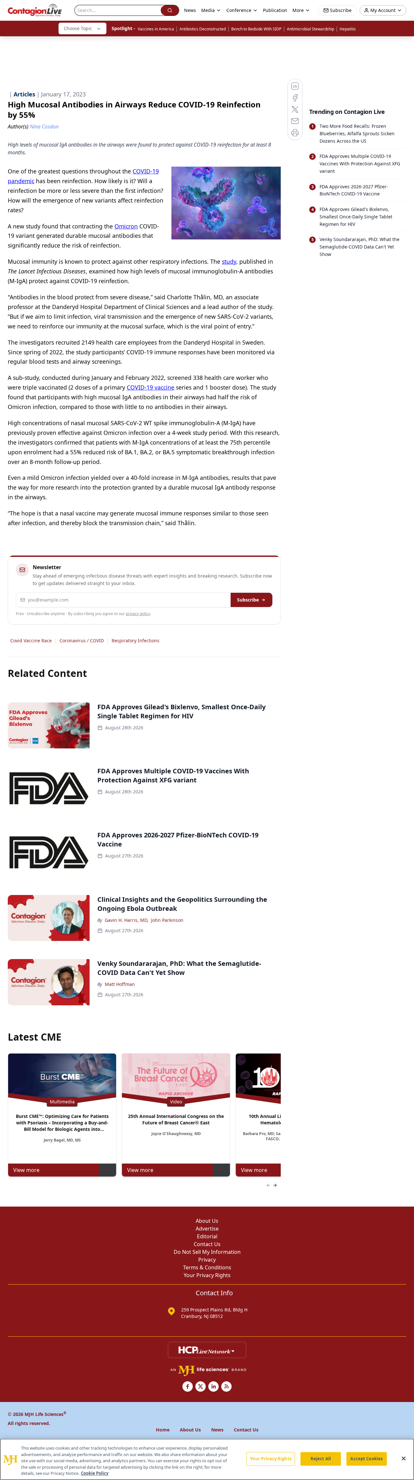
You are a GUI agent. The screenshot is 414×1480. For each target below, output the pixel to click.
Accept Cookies (366, 1459)
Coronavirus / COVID (82, 640)
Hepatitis (348, 29)
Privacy (207, 1259)
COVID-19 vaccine (150, 387)
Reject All (320, 1459)
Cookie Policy (94, 1473)
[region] (207, 1459)
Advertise (207, 1228)
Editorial (207, 1236)
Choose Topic (78, 28)
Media (208, 10)
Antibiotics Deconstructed (203, 29)
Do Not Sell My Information (207, 1251)
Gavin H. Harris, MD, (126, 920)
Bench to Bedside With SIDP (256, 29)
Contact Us (207, 1244)
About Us (207, 1220)
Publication (275, 10)
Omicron (126, 226)
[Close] (404, 1459)
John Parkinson (167, 920)
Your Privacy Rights (207, 1275)
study (229, 261)
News (190, 10)
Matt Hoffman (120, 984)
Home (162, 1430)
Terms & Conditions (207, 1267)
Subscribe (248, 600)
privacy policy (138, 613)
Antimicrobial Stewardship (310, 29)
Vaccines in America (156, 29)
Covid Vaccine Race (31, 640)
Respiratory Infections (135, 640)
